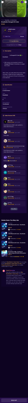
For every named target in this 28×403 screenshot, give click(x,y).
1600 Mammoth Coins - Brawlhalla (16, 224)
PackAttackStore (13, 229)
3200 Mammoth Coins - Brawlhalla (16, 233)
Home (2, 20)
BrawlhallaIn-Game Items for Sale (13, 263)
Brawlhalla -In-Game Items (11, 20)
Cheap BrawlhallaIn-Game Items (9, 265)
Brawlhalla (10, 223)
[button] (14, 8)
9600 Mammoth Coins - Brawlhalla (16, 242)
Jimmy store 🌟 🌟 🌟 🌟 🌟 (14, 256)
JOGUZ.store (11, 29)
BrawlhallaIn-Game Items (13, 262)
